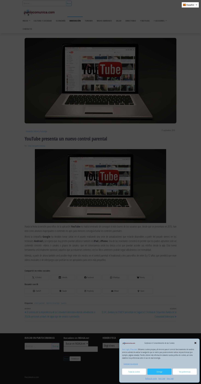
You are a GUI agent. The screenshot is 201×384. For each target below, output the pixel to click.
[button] (195, 343)
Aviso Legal (161, 378)
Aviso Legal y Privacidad (129, 349)
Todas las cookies (134, 371)
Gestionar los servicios (130, 364)
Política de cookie (151, 378)
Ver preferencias (184, 371)
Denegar (159, 371)
